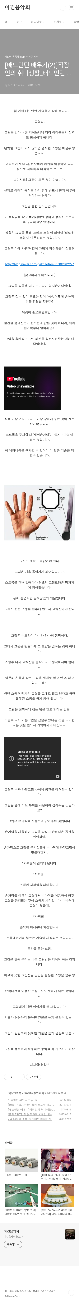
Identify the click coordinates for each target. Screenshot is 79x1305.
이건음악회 (17, 7)
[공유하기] (15, 1077)
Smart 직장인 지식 (34, 1093)
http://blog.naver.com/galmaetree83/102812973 (39, 264)
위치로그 (59, 22)
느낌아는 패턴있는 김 (21, 1099)
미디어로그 (37, 22)
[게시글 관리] (20, 1077)
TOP (71, 1293)
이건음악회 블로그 (13, 1236)
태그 (19, 22)
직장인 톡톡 (14, 1093)
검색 (63, 8)
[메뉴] (71, 7)
